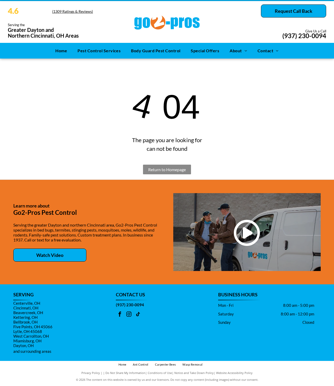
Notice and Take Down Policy (194, 373)
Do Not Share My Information (125, 373)
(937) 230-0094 (304, 35)
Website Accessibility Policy (234, 373)
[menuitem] (61, 50)
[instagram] (129, 314)
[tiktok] (138, 314)
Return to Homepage (167, 169)
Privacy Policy (90, 373)
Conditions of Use (160, 373)
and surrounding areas (32, 351)
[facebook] (120, 314)
